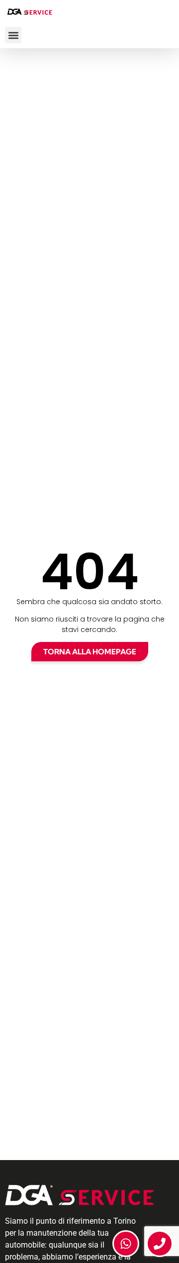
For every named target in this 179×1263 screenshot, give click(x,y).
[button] (13, 35)
